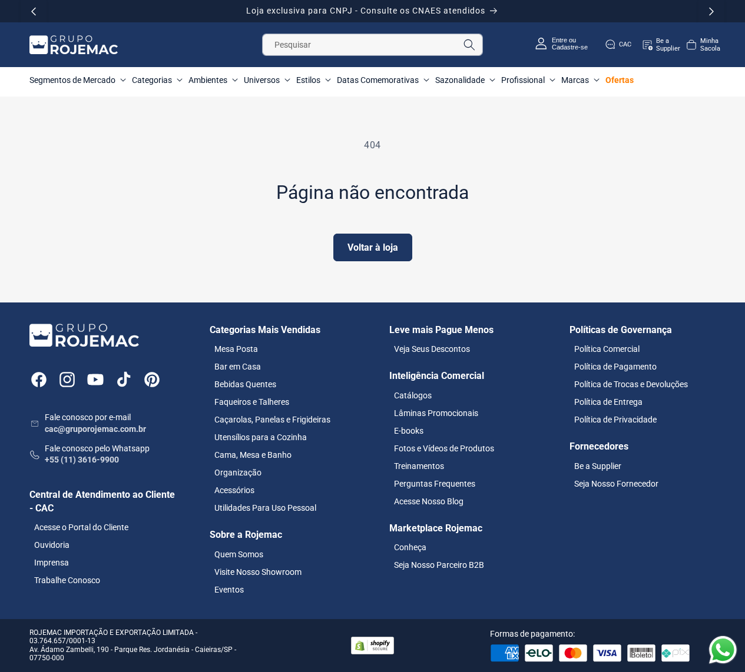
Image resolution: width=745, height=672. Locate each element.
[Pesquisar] (469, 44)
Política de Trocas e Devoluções (631, 384)
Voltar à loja (372, 247)
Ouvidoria (51, 545)
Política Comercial (607, 349)
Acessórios (234, 490)
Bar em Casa (237, 366)
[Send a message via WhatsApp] (723, 650)
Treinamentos (419, 465)
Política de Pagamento (615, 366)
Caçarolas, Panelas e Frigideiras (272, 419)
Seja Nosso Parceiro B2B (439, 565)
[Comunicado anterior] (34, 11)
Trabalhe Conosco (67, 580)
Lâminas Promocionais (436, 412)
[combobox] (372, 44)
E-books (408, 430)
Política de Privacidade (615, 419)
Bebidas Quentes (245, 384)
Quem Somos (238, 553)
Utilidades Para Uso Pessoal (265, 508)
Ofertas (619, 80)
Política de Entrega (608, 402)
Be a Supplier (597, 465)
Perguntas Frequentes (434, 483)
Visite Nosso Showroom (258, 571)
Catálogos (413, 395)
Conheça (410, 547)
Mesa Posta (236, 349)
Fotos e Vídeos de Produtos (444, 448)
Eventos (229, 589)
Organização (237, 472)
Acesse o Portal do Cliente (81, 527)
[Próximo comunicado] (711, 11)
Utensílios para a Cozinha (260, 437)
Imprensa (51, 562)
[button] (703, 45)
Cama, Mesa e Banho (253, 455)
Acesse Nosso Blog (428, 500)
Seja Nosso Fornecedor (616, 483)
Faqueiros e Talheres (251, 402)
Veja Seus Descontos (432, 349)
